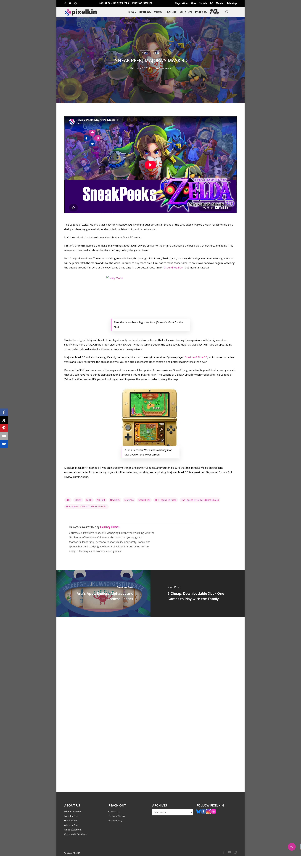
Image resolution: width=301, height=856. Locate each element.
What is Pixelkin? (72, 811)
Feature (171, 11)
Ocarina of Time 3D (196, 357)
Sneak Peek (144, 499)
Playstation (180, 3)
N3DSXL (101, 499)
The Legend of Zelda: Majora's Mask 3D (86, 506)
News (132, 11)
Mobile (220, 3)
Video (158, 11)
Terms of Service (117, 815)
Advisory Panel (71, 825)
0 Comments (163, 68)
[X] (4, 420)
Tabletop (232, 3)
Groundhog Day (173, 267)
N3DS (89, 499)
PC (211, 3)
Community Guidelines (75, 834)
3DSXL (78, 499)
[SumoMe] (4, 444)
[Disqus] (150, 661)
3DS (68, 499)
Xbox (193, 3)
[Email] (4, 436)
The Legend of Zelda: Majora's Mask (200, 499)
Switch (203, 3)
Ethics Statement (73, 829)
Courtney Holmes (109, 527)
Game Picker (214, 12)
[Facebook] (4, 412)
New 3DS (115, 499)
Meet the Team (72, 815)
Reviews (145, 11)
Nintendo (129, 499)
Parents (201, 11)
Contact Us (114, 811)
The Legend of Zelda (165, 499)
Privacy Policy (115, 820)
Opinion (186, 11)
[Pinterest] (4, 428)
